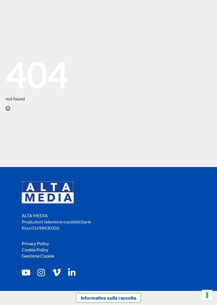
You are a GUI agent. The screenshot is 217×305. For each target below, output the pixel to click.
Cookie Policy (35, 249)
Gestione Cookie (38, 255)
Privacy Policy (35, 243)
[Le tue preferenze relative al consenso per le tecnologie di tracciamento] (207, 295)
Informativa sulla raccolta (108, 298)
